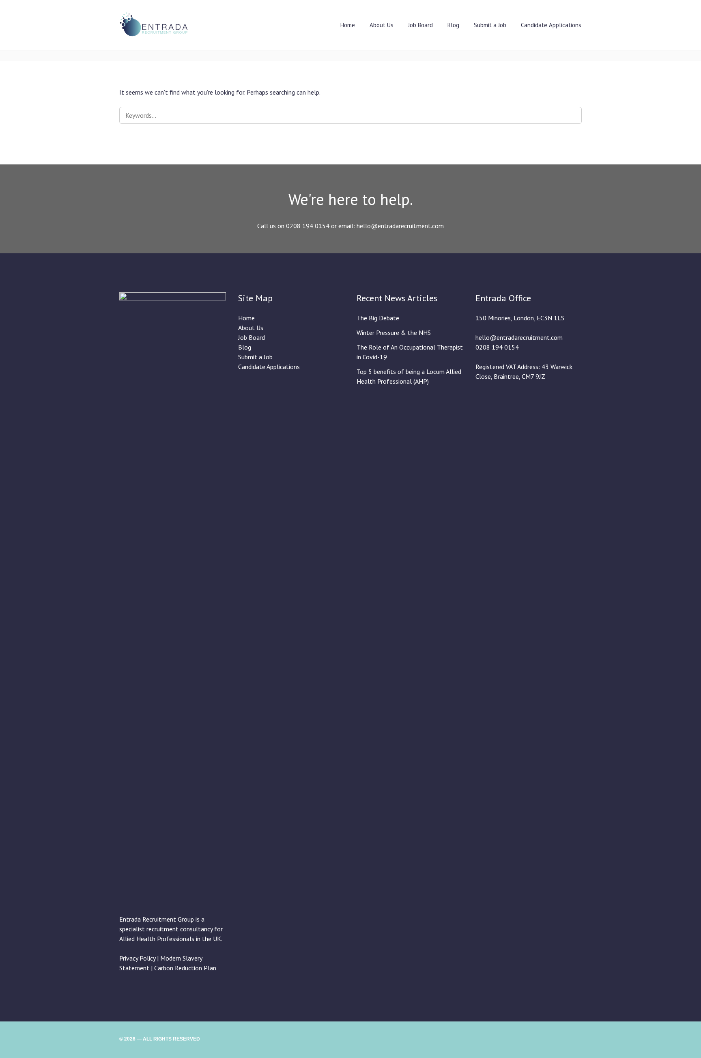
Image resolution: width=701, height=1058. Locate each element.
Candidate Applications (551, 25)
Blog (453, 25)
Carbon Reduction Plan (185, 968)
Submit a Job (490, 25)
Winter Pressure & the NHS (394, 332)
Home (347, 25)
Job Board (420, 25)
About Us (382, 25)
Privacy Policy (137, 958)
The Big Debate (378, 318)
